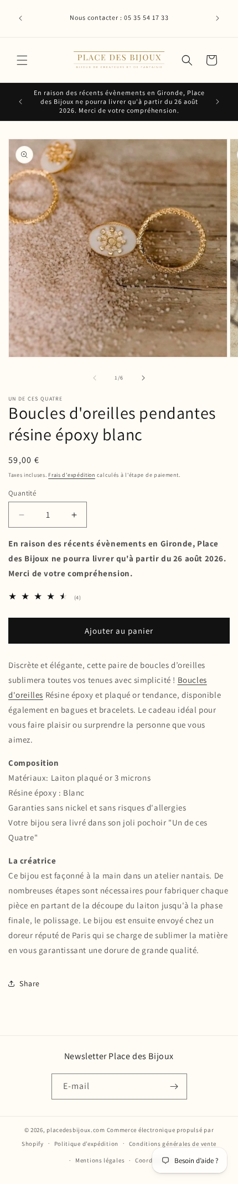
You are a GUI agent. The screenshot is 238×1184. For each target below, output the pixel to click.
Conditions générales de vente (172, 1144)
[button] (22, 60)
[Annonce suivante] (217, 18)
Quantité (22, 493)
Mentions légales (100, 1160)
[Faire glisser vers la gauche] (94, 378)
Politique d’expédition (86, 1144)
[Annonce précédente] (20, 18)
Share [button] (29, 983)
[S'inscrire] (174, 1086)
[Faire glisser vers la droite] (143, 378)
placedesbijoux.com (75, 1130)
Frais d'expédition (71, 474)
